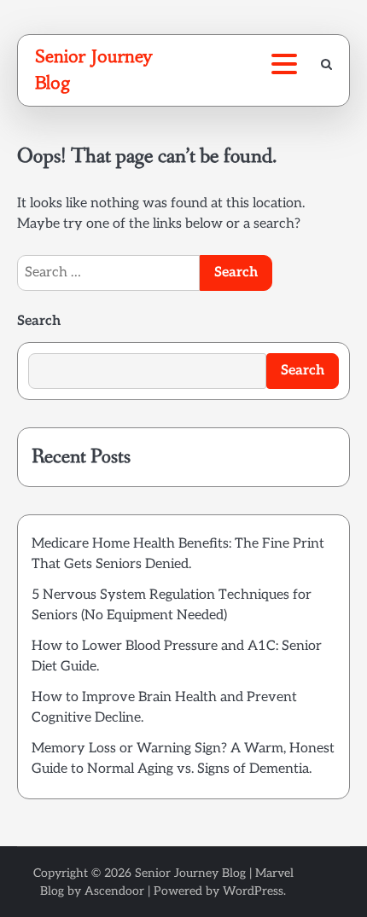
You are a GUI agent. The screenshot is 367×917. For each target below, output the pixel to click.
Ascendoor (114, 891)
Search (39, 321)
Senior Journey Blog (190, 873)
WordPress (253, 891)
